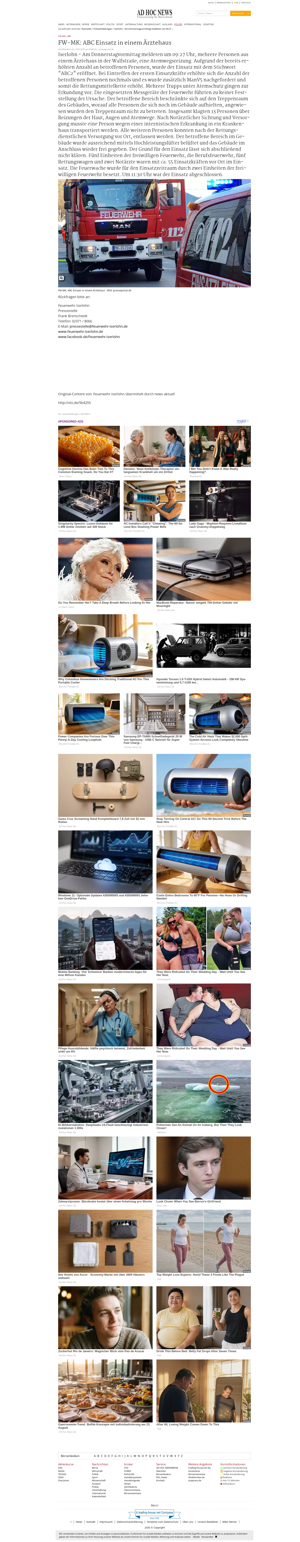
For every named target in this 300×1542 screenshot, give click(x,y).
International (99, 1493)
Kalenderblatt (99, 1496)
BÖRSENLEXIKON (224, 3)
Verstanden (207, 1536)
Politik (95, 1474)
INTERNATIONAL (192, 24)
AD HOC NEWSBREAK (167, 1467)
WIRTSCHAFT (98, 24)
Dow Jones (63, 1480)
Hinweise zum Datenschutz (162, 1521)
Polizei (95, 1486)
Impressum (106, 1521)
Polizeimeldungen (103, 28)
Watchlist (161, 1471)
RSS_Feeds (161, 1477)
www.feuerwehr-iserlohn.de (80, 331)
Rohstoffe (129, 1474)
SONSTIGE (208, 24)
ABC (69, 36)
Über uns (188, 1521)
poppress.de (194, 1480)
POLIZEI (178, 24)
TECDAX (62, 1474)
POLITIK (110, 24)
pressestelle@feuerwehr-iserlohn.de (99, 326)
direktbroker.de (196, 1477)
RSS (236, 3)
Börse (95, 1467)
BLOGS (211, 3)
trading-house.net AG (199, 1467)
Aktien (127, 1483)
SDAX (61, 1477)
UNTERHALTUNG (134, 24)
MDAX (61, 1471)
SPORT (119, 24)
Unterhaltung (99, 1490)
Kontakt (160, 1480)
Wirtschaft (97, 1471)
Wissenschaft (99, 1480)
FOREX (127, 1471)
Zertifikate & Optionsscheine (132, 1488)
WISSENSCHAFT (152, 24)
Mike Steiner (229, 1521)
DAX (60, 1467)
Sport (95, 1477)
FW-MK (62, 36)
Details (196, 1536)
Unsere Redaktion (208, 1521)
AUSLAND (167, 24)
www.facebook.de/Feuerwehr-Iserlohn (89, 336)
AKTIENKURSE (73, 24)
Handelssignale (132, 1480)
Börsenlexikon (70, 1456)
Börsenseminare (132, 1493)
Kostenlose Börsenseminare (196, 1472)
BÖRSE (85, 24)
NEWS (61, 24)
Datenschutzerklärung (130, 1521)
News (79, 1521)
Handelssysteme (132, 1477)
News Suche (238, 13)
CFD (126, 1467)
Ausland (96, 1483)
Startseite (86, 28)
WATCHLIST (246, 3)
